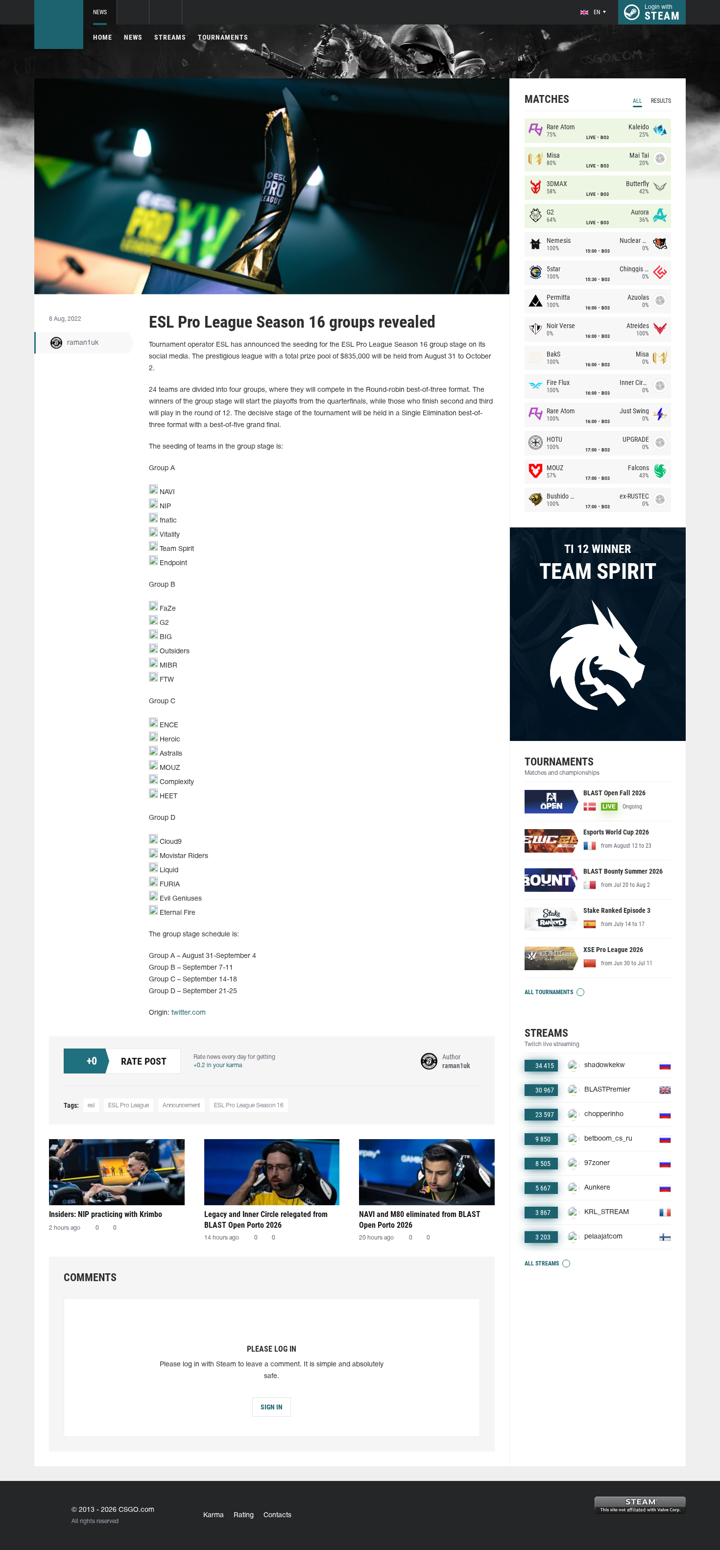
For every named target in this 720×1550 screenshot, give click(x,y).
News (100, 12)
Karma (213, 1515)
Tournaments (223, 37)
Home (102, 37)
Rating (244, 1515)
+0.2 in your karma (217, 1065)
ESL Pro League (128, 1105)
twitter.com (188, 1013)
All (637, 100)
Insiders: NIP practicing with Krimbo (105, 1214)
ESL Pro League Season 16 (249, 1105)
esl (91, 1105)
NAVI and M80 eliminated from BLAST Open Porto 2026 (419, 1220)
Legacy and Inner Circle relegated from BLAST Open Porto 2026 (266, 1220)
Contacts (277, 1515)
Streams (170, 37)
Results (661, 100)
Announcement (181, 1105)
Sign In (272, 1407)
